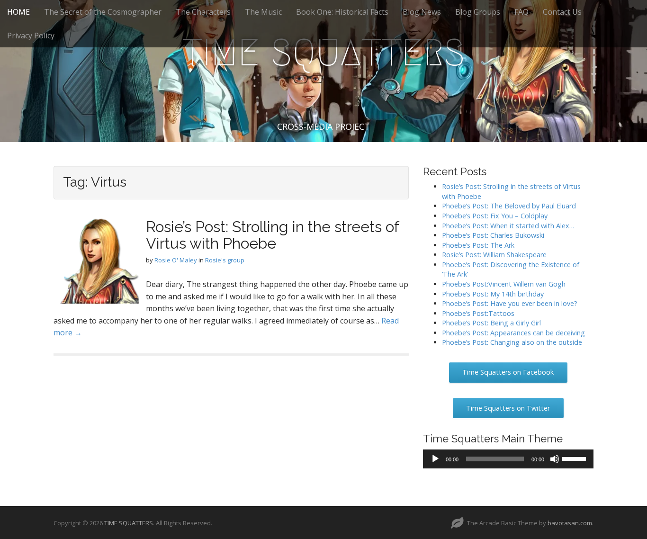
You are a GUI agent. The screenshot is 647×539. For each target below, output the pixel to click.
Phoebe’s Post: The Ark (478, 245)
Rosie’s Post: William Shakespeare (494, 254)
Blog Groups (477, 12)
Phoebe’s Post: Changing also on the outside (512, 342)
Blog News (422, 12)
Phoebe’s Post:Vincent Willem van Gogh (504, 283)
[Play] (435, 459)
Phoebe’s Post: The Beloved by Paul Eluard (509, 205)
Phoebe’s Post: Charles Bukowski (493, 235)
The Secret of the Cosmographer (103, 12)
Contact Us (562, 12)
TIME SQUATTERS (323, 52)
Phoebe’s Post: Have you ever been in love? (509, 303)
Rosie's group (224, 260)
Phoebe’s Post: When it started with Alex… (508, 225)
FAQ (521, 12)
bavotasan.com (570, 523)
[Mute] (554, 459)
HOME (18, 12)
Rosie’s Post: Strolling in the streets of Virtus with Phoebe (272, 235)
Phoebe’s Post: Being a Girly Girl (491, 322)
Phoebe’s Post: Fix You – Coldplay (495, 215)
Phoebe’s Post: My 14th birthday (493, 293)
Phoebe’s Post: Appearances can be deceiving (513, 332)
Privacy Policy (30, 35)
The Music (263, 12)
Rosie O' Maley (175, 260)
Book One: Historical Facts (342, 12)
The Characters (203, 12)
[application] (508, 458)
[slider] (575, 458)
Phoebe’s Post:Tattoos (478, 313)
